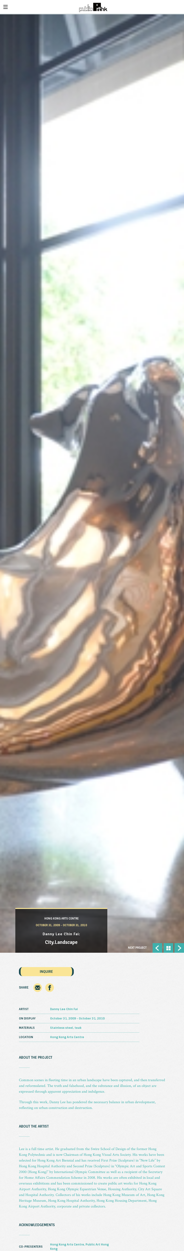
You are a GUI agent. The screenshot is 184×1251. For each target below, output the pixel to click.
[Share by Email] (37, 991)
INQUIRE (46, 971)
